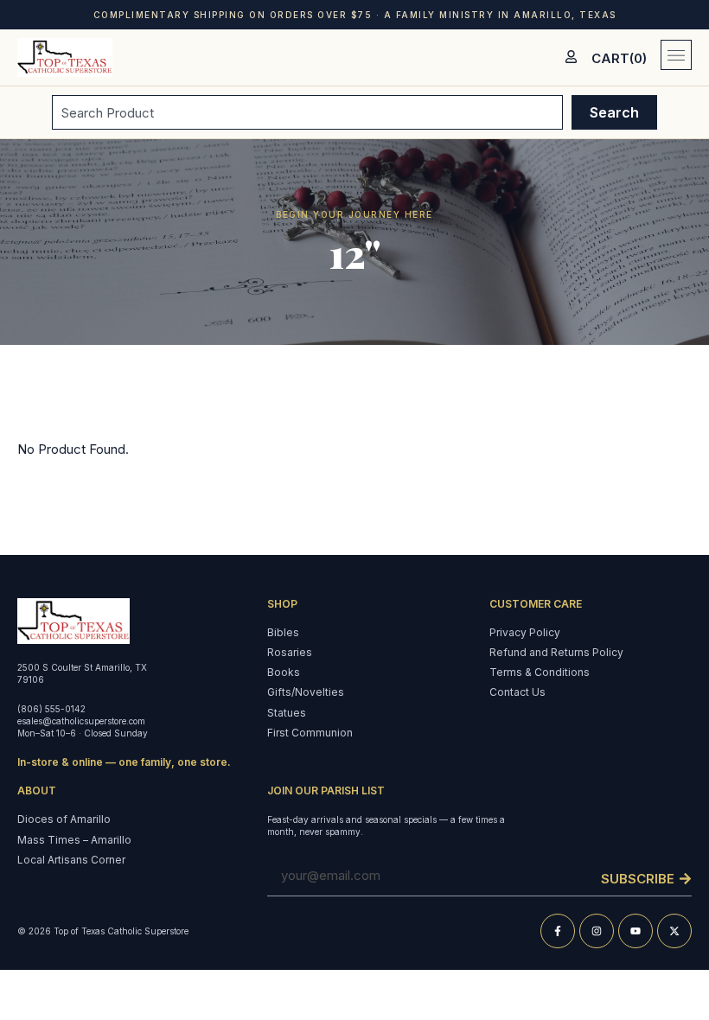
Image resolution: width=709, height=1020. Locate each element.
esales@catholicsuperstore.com (81, 721)
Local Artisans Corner (71, 859)
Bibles (283, 632)
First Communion (310, 732)
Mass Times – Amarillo (74, 839)
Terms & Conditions (539, 672)
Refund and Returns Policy (556, 652)
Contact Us (517, 692)
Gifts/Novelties (305, 692)
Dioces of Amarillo (64, 819)
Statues (286, 712)
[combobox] (307, 112)
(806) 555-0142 (51, 709)
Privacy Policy (524, 632)
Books (283, 672)
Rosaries (289, 652)
